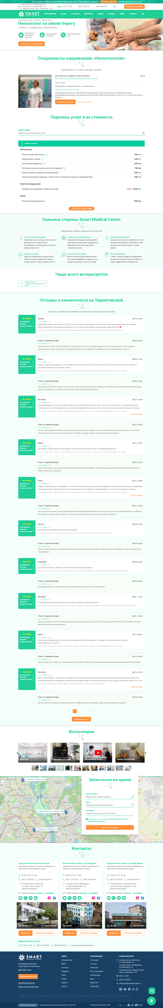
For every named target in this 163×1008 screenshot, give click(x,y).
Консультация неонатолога (33, 154)
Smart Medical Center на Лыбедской (79, 863)
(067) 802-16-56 (24, 970)
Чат (20, 897)
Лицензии (94, 968)
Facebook (54, 897)
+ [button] (3, 779)
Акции (100, 14)
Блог (92, 979)
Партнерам (94, 986)
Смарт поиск (24, 130)
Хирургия (88, 14)
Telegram (30, 897)
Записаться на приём (134, 7)
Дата (88, 802)
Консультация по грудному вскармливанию (40, 173)
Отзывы (111, 14)
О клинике (94, 960)
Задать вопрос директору (28, 987)
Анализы (75, 14)
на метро (39, 893)
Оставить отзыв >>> (81, 719)
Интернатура (95, 975)
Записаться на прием (65, 102)
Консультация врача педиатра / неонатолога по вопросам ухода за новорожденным (57, 177)
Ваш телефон (92, 794)
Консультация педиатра (32, 164)
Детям (37, 20)
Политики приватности (118, 819)
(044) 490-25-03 (101, 7)
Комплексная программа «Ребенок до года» (40, 189)
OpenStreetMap (158, 842)
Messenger (36, 897)
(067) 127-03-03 (83, 7)
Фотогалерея (50, 926)
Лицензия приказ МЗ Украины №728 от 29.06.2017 (57, 1005)
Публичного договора (96, 821)
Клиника (90, 811)
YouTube (125, 989)
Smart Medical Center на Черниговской (125, 863)
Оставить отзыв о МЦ (28, 976)
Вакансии (94, 983)
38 (144, 76)
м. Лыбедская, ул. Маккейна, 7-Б (33, 7)
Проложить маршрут (45, 933)
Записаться (25, 933)
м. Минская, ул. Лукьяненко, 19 (33, 4)
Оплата (64, 986)
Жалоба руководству (26, 983)
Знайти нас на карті (151, 1001)
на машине (49, 893)
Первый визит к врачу (31, 159)
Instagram (49, 897)
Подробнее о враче (85, 102)
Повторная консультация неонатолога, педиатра (42, 168)
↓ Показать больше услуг (81, 208)
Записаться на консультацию (31, 44)
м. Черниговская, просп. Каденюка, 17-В (36, 9)
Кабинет (133, 14)
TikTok (133, 989)
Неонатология (46, 20)
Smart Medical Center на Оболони (34, 863)
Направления (50, 14)
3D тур (25, 926)
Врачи (63, 14)
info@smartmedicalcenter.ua (83, 945)
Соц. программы (96, 971)
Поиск (143, 14)
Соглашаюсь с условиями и (108, 820)
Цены (122, 14)
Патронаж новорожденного (33, 201)
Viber (25, 897)
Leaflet (151, 842)
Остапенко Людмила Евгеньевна (72, 76)
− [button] (3, 782)
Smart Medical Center (25, 20)
